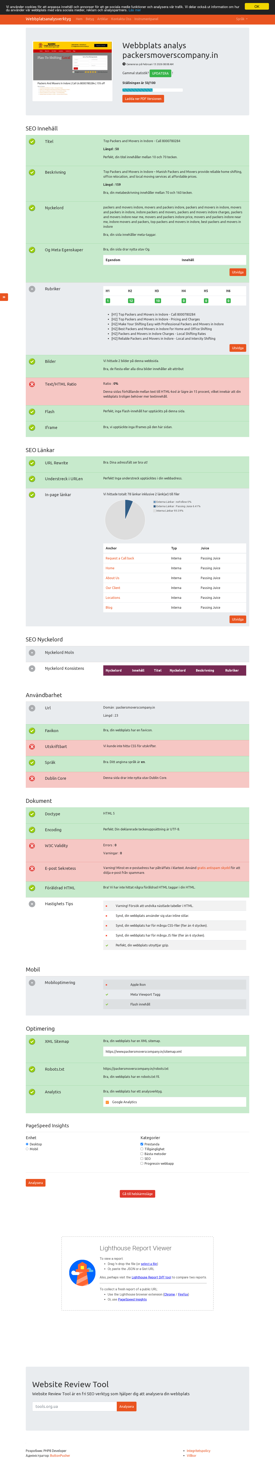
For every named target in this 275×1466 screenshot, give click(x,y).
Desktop (36, 1144)
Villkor (191, 1455)
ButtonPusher (60, 1455)
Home (110, 568)
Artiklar (102, 19)
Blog (109, 607)
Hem (79, 19)
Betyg (90, 19)
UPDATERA (160, 73)
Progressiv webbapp (159, 1163)
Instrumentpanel (146, 19)
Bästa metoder (155, 1154)
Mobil (34, 1149)
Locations (113, 597)
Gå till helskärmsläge (137, 1194)
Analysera (35, 1183)
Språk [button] (240, 19)
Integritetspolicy (198, 1451)
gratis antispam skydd (213, 868)
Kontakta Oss (121, 19)
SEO (148, 1158)
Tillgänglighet (154, 1149)
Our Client (113, 588)
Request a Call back (120, 558)
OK (256, 6)
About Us (112, 578)
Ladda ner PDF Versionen (143, 99)
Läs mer (135, 9)
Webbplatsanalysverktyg (48, 18)
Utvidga (238, 272)
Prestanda (152, 1144)
